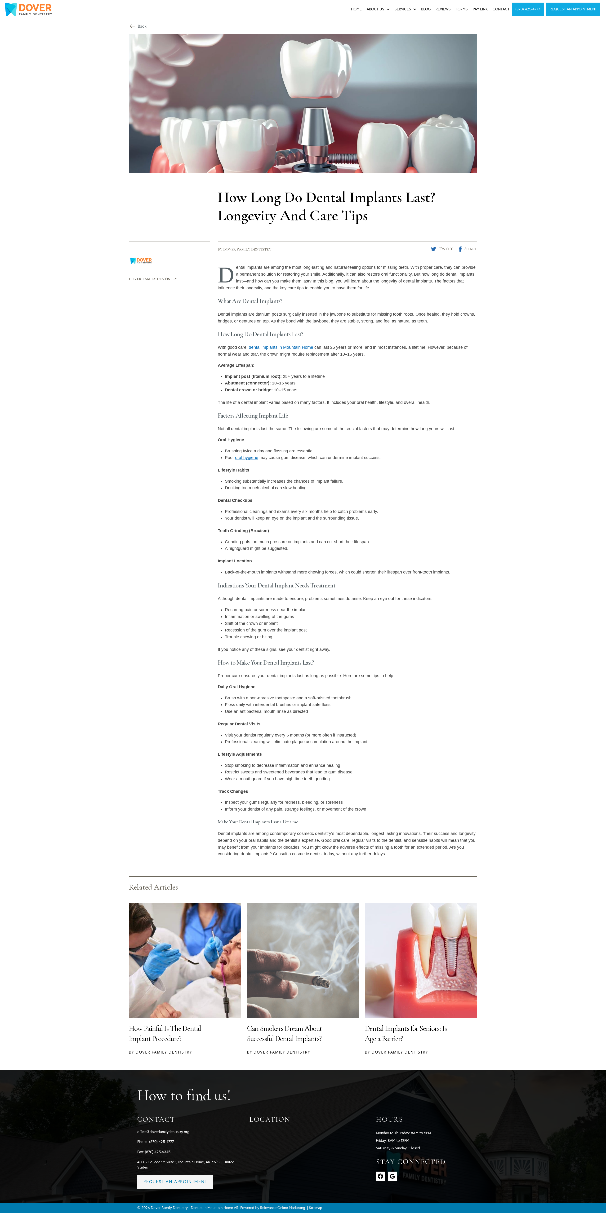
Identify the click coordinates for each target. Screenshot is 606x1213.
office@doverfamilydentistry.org (163, 1131)
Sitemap (315, 1207)
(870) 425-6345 (157, 1152)
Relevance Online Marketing (282, 1207)
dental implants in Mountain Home (281, 347)
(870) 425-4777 (161, 1141)
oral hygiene (246, 457)
